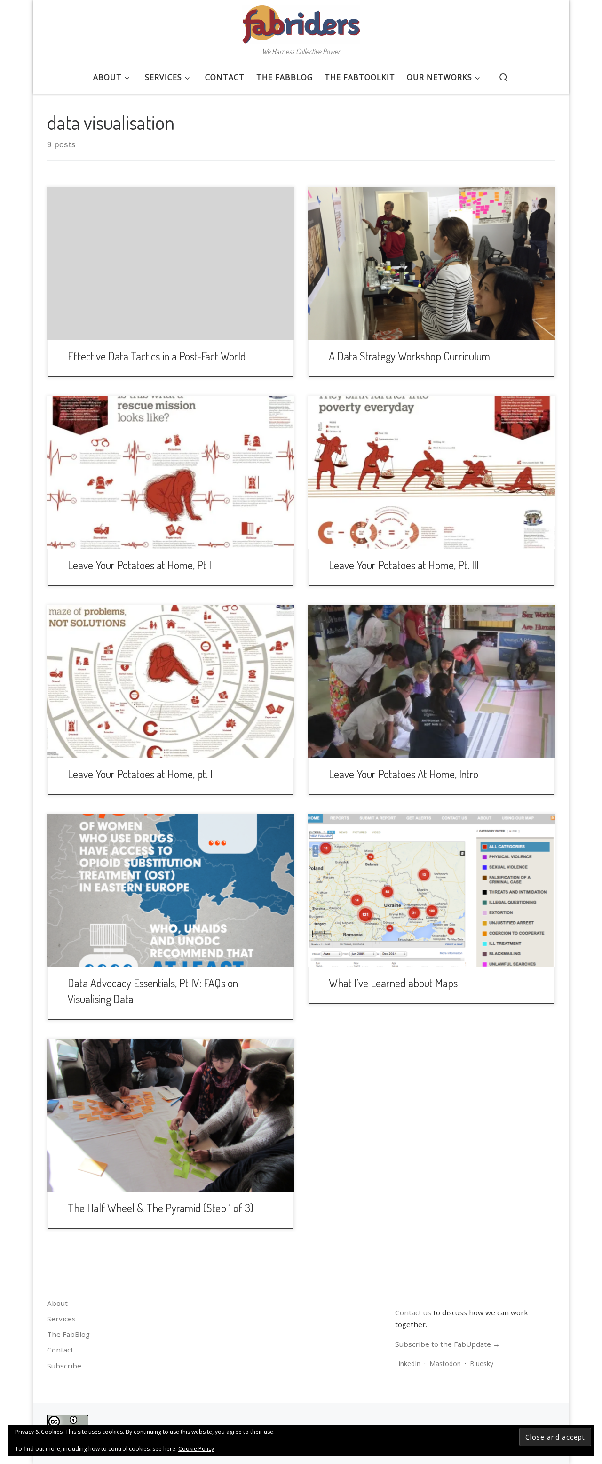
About (57, 1303)
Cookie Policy (196, 1449)
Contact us (413, 1312)
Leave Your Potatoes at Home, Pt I (139, 565)
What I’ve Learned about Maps (393, 983)
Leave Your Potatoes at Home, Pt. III (404, 565)
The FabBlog (68, 1334)
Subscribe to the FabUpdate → (447, 1344)
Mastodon (445, 1363)
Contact (60, 1349)
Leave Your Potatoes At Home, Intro (403, 774)
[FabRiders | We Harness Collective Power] (301, 21)
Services (61, 1318)
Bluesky (481, 1363)
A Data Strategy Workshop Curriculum (409, 356)
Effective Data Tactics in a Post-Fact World (157, 356)
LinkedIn (407, 1363)
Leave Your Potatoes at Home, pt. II (141, 774)
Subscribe (64, 1365)
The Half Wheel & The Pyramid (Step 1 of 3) (160, 1207)
